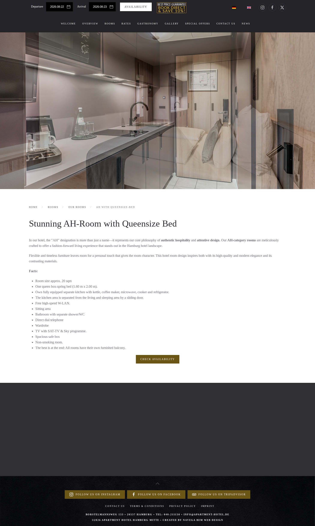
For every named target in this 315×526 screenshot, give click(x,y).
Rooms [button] (110, 23)
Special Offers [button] (197, 23)
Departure (37, 6)
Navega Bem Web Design (203, 520)
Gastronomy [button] (147, 23)
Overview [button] (90, 23)
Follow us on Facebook (159, 494)
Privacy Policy (182, 506)
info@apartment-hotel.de (206, 514)
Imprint (207, 506)
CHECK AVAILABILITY (157, 359)
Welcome (68, 23)
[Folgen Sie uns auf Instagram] (262, 7)
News (246, 23)
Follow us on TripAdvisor (222, 494)
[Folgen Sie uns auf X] (282, 7)
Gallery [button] (172, 23)
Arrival (82, 6)
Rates (126, 23)
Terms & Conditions (147, 506)
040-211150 (172, 514)
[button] (157, 483)
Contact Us (225, 23)
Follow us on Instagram (98, 494)
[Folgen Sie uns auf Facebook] (272, 7)
